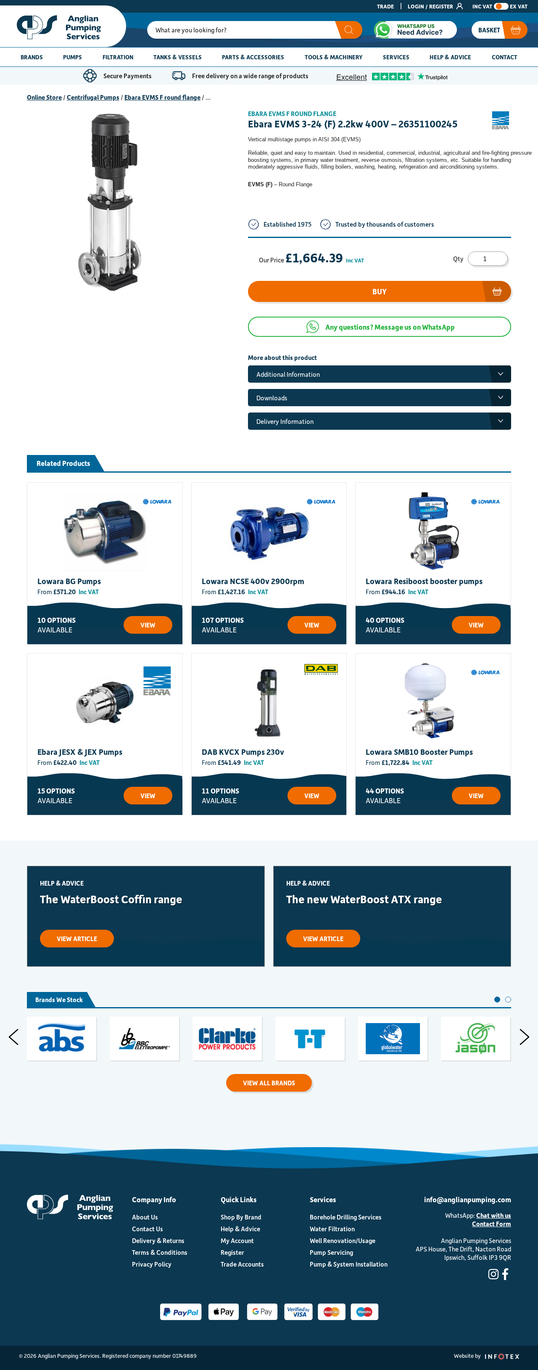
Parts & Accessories (253, 57)
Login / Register (431, 6)
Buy (379, 291)
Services (396, 57)
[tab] (497, 999)
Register (232, 1252)
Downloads (271, 398)
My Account (237, 1240)
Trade (385, 6)
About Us (145, 1217)
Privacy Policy (151, 1264)
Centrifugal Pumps (93, 97)
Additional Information (288, 374)
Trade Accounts (242, 1264)
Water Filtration (332, 1229)
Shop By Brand (241, 1217)
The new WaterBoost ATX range (364, 898)
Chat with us (493, 1215)
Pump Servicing (331, 1252)
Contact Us (147, 1229)
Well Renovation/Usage (342, 1240)
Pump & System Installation (349, 1264)
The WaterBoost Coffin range (111, 898)
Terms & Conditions (159, 1252)
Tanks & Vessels (177, 57)
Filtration (118, 57)
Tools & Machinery (334, 57)
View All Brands (269, 1083)
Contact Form (491, 1223)
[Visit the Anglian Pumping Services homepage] (63, 26)
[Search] (348, 30)
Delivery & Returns (158, 1240)
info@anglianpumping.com (467, 1199)
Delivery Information (285, 421)
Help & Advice (450, 57)
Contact (504, 57)
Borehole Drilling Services (346, 1217)
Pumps (72, 57)
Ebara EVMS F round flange (162, 97)
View (148, 625)
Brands (32, 57)
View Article (77, 938)
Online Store (44, 97)
